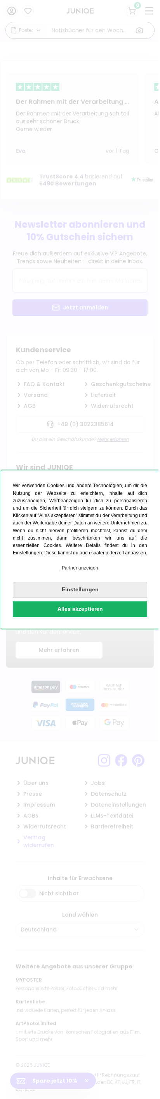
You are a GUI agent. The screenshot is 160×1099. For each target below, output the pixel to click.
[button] (80, 568)
